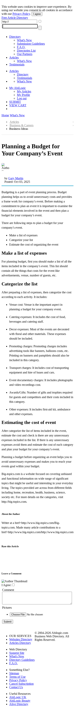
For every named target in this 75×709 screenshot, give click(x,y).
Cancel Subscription (21, 683)
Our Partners (24, 54)
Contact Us (16, 687)
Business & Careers (21, 125)
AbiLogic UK (17, 697)
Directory (15, 36)
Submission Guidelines (31, 43)
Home (5, 115)
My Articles (24, 91)
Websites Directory (20, 639)
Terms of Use (17, 676)
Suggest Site (16, 652)
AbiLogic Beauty (19, 700)
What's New (24, 40)
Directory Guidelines (22, 659)
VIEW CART (17, 105)
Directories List (26, 50)
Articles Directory (20, 642)
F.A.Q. (21, 47)
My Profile (23, 94)
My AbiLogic (17, 88)
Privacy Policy (21, 13)
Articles (14, 57)
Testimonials (16, 64)
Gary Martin (15, 178)
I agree (37, 14)
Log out (22, 98)
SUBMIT (15, 101)
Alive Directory (18, 704)
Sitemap (14, 673)
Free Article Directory (15, 17)
